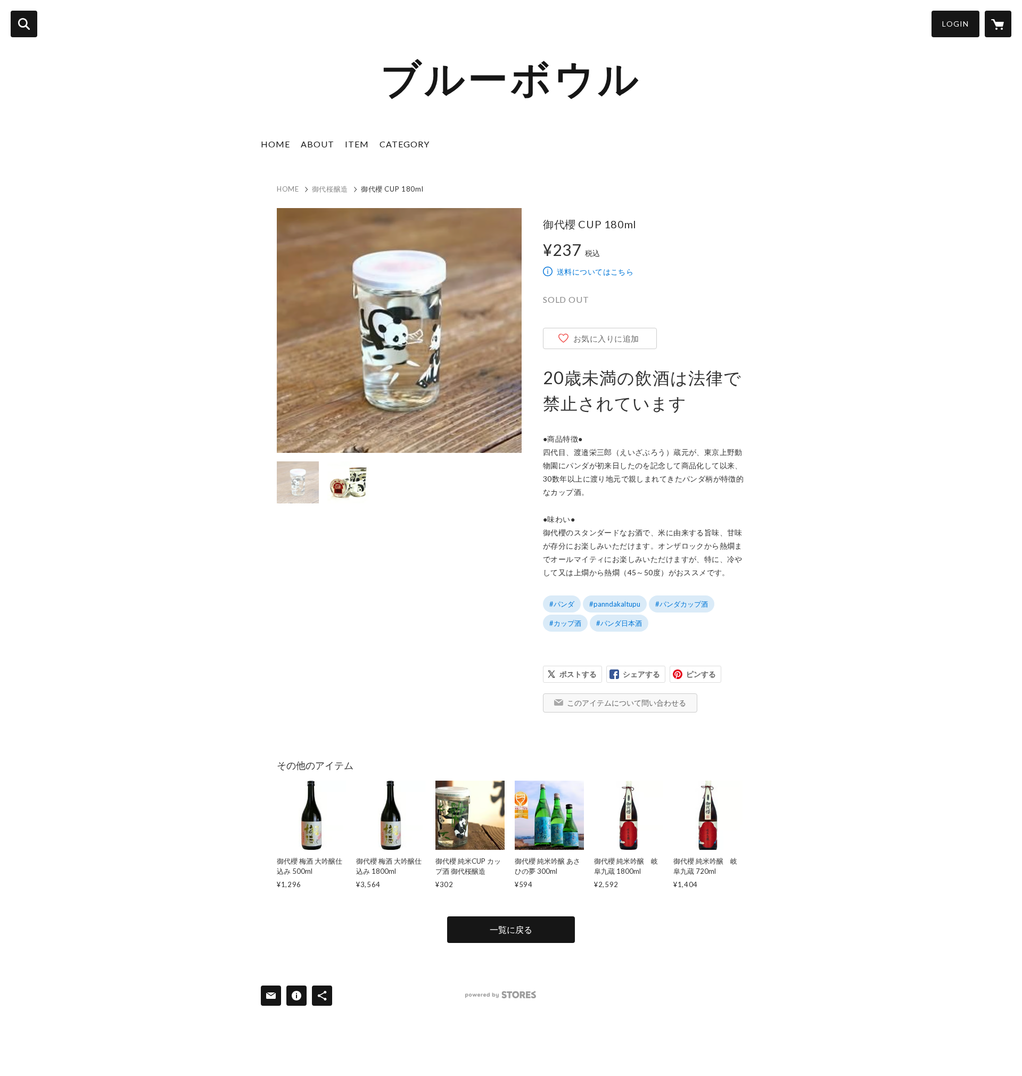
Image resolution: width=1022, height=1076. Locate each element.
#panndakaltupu (614, 604)
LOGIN (955, 23)
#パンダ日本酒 (619, 623)
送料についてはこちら (595, 271)
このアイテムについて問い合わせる (626, 702)
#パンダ (561, 604)
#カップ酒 (565, 623)
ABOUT (317, 144)
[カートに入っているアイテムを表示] (998, 24)
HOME (275, 144)
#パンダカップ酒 (681, 604)
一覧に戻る (511, 929)
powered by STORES (500, 995)
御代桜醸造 (330, 189)
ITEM (357, 144)
